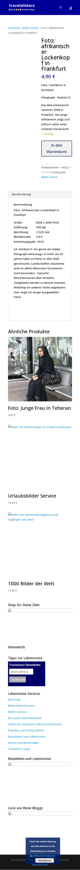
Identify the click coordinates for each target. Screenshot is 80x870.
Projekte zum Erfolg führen (26, 730)
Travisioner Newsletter (25, 665)
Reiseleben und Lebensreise (27, 736)
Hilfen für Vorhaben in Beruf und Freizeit (35, 724)
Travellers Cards (19, 749)
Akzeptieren (44, 860)
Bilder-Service (31, 28)
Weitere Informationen (44, 855)
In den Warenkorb (57, 148)
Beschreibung (21, 194)
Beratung (14, 699)
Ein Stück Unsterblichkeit (24, 718)
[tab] (40, 194)
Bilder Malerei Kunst (21, 705)
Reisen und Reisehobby (23, 743)
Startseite (14, 28)
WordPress (40, 864)
